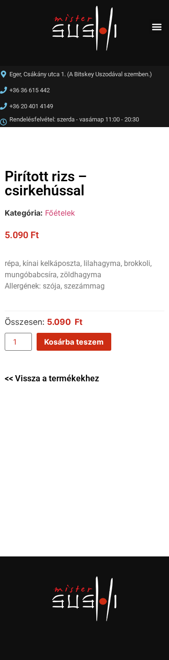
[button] (156, 26)
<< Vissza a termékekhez (52, 378)
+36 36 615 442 (29, 90)
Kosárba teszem (74, 341)
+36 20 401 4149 (31, 106)
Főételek (60, 212)
